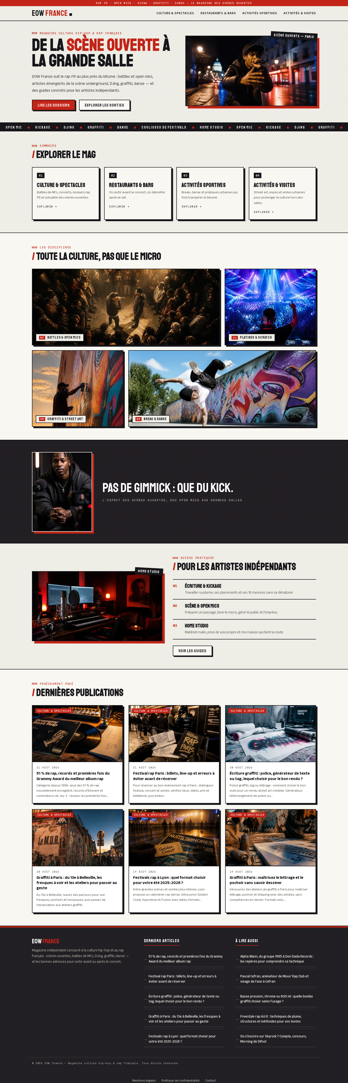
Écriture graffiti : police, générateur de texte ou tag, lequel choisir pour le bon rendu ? (184, 998)
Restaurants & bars (218, 13)
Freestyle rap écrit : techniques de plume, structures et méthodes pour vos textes (271, 1018)
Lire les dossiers (54, 105)
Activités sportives (259, 13)
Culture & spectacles (175, 13)
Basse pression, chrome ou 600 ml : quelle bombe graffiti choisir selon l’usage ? (276, 998)
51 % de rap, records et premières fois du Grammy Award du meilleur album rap (186, 958)
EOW (50, 13)
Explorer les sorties (104, 105)
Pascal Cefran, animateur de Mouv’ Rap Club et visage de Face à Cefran (274, 978)
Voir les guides (192, 650)
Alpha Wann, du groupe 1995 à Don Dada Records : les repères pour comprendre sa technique (277, 958)
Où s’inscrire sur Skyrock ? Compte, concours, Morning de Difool (273, 1038)
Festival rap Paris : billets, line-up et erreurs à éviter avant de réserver (182, 978)
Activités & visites (300, 13)
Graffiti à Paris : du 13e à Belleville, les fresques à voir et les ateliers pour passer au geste (184, 1018)
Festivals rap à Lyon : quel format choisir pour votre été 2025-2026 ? (182, 1038)
